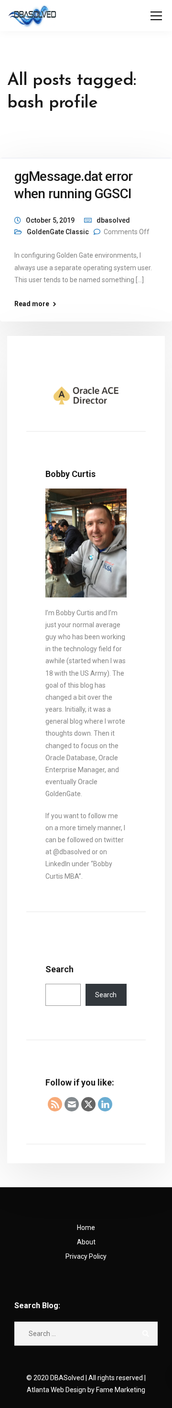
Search (59, 969)
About (86, 1242)
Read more (31, 303)
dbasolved (113, 220)
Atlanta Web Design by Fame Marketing (86, 1390)
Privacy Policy (86, 1256)
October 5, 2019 (50, 220)
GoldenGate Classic (58, 232)
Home (86, 1227)
